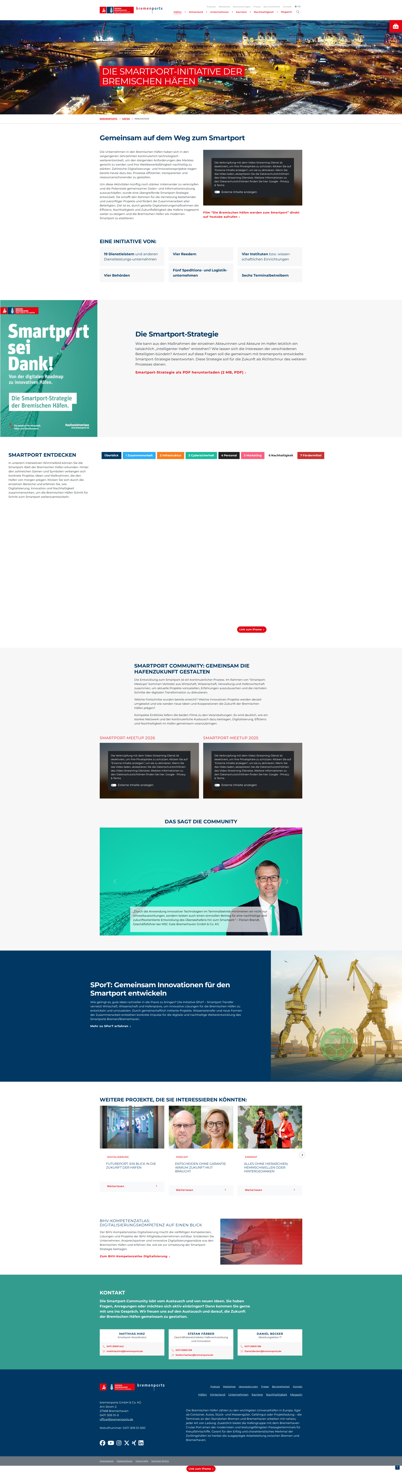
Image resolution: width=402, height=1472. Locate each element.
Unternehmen (219, 12)
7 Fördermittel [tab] (310, 455)
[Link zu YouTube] (111, 1443)
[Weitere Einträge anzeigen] (302, 1155)
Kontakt (287, 6)
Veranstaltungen (242, 6)
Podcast (211, 6)
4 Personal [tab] (229, 455)
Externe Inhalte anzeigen (239, 192)
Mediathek (224, 6)
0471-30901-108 (252, 1346)
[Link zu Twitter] (127, 1443)
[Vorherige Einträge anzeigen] (100, 1155)
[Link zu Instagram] (119, 1443)
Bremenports (108, 118)
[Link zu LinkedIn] (141, 1443)
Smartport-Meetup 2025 (230, 738)
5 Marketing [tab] (253, 455)
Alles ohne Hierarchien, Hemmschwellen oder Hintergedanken (266, 1167)
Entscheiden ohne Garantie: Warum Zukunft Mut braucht (200, 1167)
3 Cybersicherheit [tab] (201, 455)
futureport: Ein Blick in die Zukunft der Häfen (131, 1166)
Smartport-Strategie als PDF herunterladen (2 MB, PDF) (189, 372)
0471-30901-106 (184, 1350)
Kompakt (251, 1157)
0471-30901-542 (115, 1346)
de (299, 6)
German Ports (160, 1461)
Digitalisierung (118, 1157)
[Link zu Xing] (134, 1443)
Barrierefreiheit (271, 6)
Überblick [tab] (111, 455)
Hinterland (196, 12)
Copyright (142, 1461)
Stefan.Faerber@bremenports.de (194, 1355)
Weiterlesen (115, 1186)
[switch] (217, 192)
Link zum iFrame (250, 629)
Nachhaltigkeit (264, 12)
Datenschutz (125, 1461)
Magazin (286, 11)
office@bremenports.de (116, 1419)
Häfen (178, 12)
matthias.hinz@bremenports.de (125, 1351)
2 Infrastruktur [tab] (170, 455)
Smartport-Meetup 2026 (127, 738)
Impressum (107, 1461)
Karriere (241, 12)
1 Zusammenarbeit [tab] (139, 455)
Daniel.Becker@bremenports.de (262, 1351)
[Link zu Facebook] (102, 1443)
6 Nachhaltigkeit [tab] (281, 455)
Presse (257, 6)
